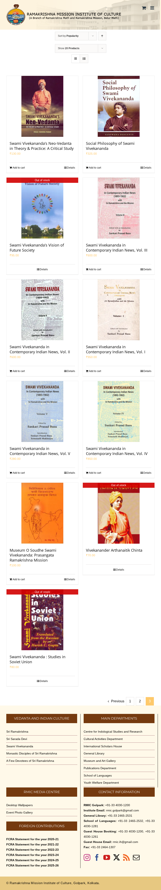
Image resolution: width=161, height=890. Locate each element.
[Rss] (126, 857)
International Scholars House (103, 746)
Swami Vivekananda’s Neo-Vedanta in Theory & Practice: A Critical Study (42, 146)
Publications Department (100, 768)
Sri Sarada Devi (16, 739)
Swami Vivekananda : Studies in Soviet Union (37, 659)
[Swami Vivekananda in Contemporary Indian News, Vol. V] (42, 411)
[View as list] (84, 59)
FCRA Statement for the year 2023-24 (32, 855)
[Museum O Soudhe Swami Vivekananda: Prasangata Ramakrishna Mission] (42, 513)
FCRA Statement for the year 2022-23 (32, 849)
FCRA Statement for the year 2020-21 (32, 839)
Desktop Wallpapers (19, 805)
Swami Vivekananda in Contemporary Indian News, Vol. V (40, 451)
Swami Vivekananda (19, 746)
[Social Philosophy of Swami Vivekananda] (119, 106)
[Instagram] (87, 857)
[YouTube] (106, 857)
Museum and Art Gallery (100, 760)
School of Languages (98, 775)
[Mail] (136, 857)
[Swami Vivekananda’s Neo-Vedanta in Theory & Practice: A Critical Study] (42, 106)
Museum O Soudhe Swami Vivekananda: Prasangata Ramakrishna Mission (33, 555)
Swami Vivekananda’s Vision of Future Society (37, 248)
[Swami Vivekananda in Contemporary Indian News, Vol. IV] (119, 411)
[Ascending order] (102, 36)
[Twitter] (116, 857)
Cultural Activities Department (103, 739)
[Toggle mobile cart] (144, 8)
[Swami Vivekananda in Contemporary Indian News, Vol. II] (42, 309)
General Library (94, 753)
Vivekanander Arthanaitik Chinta (114, 550)
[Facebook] (96, 857)
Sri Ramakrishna (17, 731)
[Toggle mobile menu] (152, 8)
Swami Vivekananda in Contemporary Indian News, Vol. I (115, 349)
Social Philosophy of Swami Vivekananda (110, 146)
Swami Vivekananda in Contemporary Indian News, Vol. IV (117, 451)
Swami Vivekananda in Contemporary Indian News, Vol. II (40, 349)
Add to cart (19, 167)
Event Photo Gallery (19, 812)
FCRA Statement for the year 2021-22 (32, 844)
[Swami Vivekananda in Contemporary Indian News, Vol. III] (119, 208)
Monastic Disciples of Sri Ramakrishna (31, 753)
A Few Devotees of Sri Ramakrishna (30, 760)
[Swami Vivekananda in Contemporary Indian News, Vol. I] (119, 309)
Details (71, 167)
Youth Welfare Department (101, 782)
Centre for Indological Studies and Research (113, 731)
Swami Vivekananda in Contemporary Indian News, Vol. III (116, 248)
